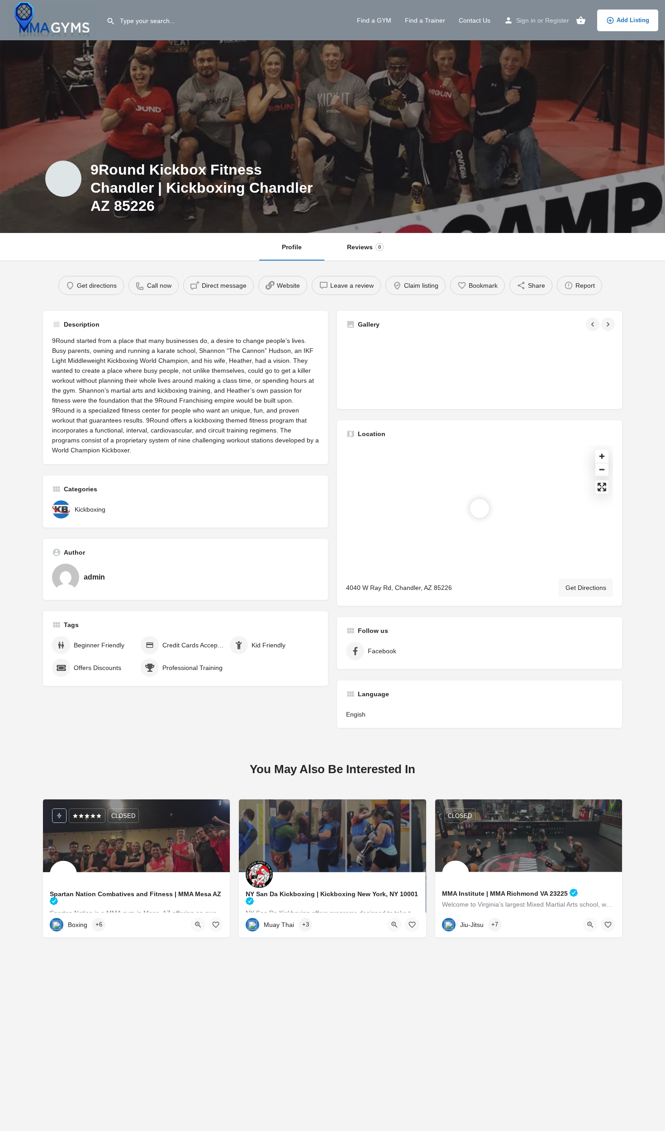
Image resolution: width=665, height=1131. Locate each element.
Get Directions (585, 587)
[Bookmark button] (216, 924)
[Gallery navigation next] (609, 324)
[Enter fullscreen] (601, 487)
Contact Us (474, 20)
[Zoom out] (601, 469)
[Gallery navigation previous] (593, 324)
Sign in (526, 20)
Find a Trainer (425, 20)
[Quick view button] (198, 924)
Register (557, 20)
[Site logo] (53, 19)
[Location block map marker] (479, 508)
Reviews (364, 247)
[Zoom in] (601, 456)
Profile (292, 247)
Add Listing (633, 20)
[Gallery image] (389, 368)
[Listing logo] (63, 179)
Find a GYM (374, 20)
